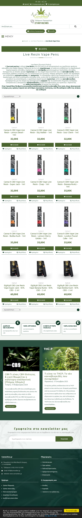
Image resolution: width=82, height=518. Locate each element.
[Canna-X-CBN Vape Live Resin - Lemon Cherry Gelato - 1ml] (41, 216)
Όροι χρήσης (46, 465)
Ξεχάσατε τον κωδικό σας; (50, 492)
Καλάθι (52, 31)
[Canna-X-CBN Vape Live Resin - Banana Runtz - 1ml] (67, 164)
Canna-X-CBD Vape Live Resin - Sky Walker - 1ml (41, 131)
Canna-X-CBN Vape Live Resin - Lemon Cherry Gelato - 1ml (41, 235)
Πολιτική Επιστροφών (10, 492)
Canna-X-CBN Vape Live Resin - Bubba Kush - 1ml (14, 234)
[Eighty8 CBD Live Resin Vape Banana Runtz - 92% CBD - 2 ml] (41, 268)
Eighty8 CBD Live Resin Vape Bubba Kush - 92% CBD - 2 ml (67, 287)
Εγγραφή (45, 488)
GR (42, 2)
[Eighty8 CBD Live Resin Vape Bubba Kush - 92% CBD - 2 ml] (67, 268)
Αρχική (26, 4)
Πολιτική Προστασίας (49, 468)
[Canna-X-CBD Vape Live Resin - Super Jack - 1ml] (14, 164)
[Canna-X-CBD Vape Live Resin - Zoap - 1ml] (41, 164)
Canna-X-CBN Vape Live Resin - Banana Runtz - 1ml (67, 184)
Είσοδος (45, 485)
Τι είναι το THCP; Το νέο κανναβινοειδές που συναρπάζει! (18, 376)
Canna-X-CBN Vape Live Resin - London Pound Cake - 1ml (67, 235)
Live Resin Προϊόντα (37, 41)
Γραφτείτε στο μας (41, 428)
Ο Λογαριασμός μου (38, 4)
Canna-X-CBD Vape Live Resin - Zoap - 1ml (41, 183)
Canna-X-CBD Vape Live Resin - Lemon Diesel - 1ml (14, 132)
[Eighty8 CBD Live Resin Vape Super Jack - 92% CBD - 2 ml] (14, 268)
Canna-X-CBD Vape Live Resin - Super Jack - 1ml (14, 183)
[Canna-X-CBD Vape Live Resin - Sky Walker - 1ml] (41, 113)
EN (45, 2)
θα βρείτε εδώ (51, 515)
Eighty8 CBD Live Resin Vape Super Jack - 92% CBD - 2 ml (14, 287)
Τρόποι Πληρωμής (8, 485)
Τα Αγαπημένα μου (53, 4)
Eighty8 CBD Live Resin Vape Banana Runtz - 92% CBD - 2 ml (41, 287)
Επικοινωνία (46, 475)
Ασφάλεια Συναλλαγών (10, 495)
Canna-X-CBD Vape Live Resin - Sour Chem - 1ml (67, 131)
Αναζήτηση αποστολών (10, 498)
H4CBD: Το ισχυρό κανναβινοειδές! (54, 371)
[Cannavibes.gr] (41, 18)
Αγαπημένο (8, 149)
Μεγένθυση (22, 149)
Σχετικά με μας (47, 462)
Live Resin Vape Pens (53, 41)
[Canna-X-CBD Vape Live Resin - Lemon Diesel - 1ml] (14, 113)
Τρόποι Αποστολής (9, 488)
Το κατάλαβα (71, 510)
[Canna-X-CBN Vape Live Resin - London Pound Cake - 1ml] (67, 216)
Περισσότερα (10, 408)
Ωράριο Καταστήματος (49, 472)
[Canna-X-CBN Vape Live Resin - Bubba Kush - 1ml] (14, 216)
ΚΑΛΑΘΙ (15, 145)
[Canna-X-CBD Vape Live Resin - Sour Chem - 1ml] (67, 113)
